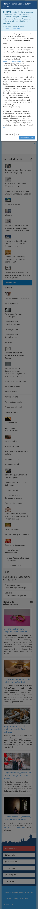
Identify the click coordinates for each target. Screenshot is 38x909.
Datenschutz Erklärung (11, 28)
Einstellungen (8, 134)
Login (18, 134)
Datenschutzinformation (12, 61)
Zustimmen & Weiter (27, 138)
